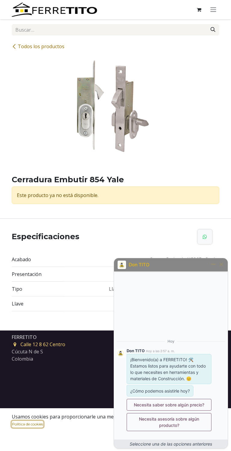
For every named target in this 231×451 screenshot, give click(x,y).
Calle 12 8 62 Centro (42, 344)
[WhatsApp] (205, 237)
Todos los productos (41, 46)
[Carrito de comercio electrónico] (199, 10)
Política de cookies (27, 424)
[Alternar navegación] (213, 10)
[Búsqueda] (213, 30)
